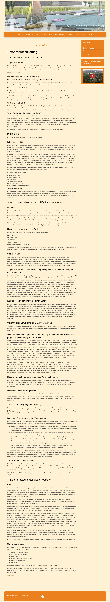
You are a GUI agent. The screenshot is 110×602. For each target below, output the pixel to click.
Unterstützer (80, 34)
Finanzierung (86, 42)
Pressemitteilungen (56, 34)
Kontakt (90, 34)
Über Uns (20, 34)
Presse (69, 34)
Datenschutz (18, 595)
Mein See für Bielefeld (85, 26)
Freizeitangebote (87, 54)
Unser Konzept (41, 34)
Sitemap (25, 595)
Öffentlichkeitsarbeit (88, 48)
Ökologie (85, 45)
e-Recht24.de (11, 575)
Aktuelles (29, 34)
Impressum (10, 595)
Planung (85, 51)
